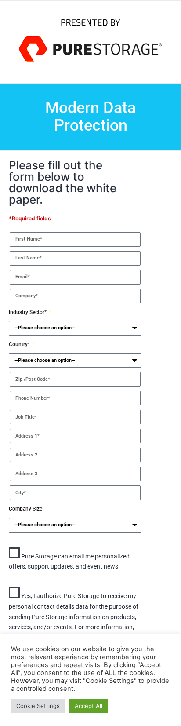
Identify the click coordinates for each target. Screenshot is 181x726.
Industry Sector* (28, 312)
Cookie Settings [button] (38, 705)
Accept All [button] (88, 705)
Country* (20, 344)
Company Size (25, 509)
